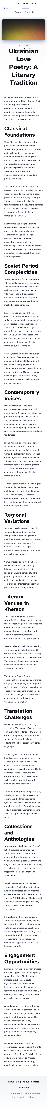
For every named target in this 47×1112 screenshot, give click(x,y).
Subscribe (30, 12)
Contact (18, 12)
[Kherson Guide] (8, 8)
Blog (25, 4)
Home (18, 4)
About (34, 4)
